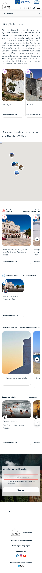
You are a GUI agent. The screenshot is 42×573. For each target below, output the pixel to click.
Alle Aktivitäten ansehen (28, 327)
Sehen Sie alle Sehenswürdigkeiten (31, 210)
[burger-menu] (38, 7)
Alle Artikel (33, 397)
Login (34, 8)
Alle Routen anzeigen (30, 275)
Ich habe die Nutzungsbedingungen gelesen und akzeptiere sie (21, 482)
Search (22, 8)
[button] (11, 156)
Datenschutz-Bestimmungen (21, 540)
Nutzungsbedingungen (21, 546)
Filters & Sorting (7, 13)
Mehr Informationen (8, 114)
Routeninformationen (9, 315)
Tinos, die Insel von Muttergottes (11, 297)
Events (28, 8)
